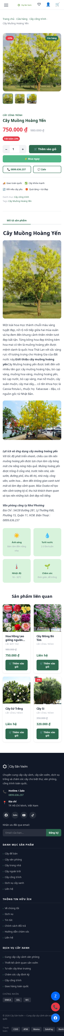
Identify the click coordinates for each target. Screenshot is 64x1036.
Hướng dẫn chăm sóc (17, 931)
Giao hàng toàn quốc (17, 986)
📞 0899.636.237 (16, 169)
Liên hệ (9, 888)
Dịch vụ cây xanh (14, 883)
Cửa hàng (21, 18)
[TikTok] (32, 815)
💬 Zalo (42, 169)
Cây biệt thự (12, 644)
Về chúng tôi (12, 908)
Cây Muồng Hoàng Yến (20, 201)
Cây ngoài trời (13, 871)
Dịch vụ (9, 914)
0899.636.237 (16, 795)
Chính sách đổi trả (15, 925)
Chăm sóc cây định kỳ (17, 974)
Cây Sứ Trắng (14, 708)
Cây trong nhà (13, 865)
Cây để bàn (11, 853)
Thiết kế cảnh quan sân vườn (21, 962)
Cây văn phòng (13, 859)
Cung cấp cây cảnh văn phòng (22, 956)
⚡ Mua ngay (32, 158)
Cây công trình (38, 18)
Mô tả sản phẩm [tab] (17, 220)
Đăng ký (54, 832)
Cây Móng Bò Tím (45, 638)
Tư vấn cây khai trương (18, 968)
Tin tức (9, 920)
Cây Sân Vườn (16, 1015)
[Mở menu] (6, 5)
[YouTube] (23, 815)
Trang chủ (8, 18)
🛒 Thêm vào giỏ (45, 149)
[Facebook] (6, 815)
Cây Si (40, 708)
